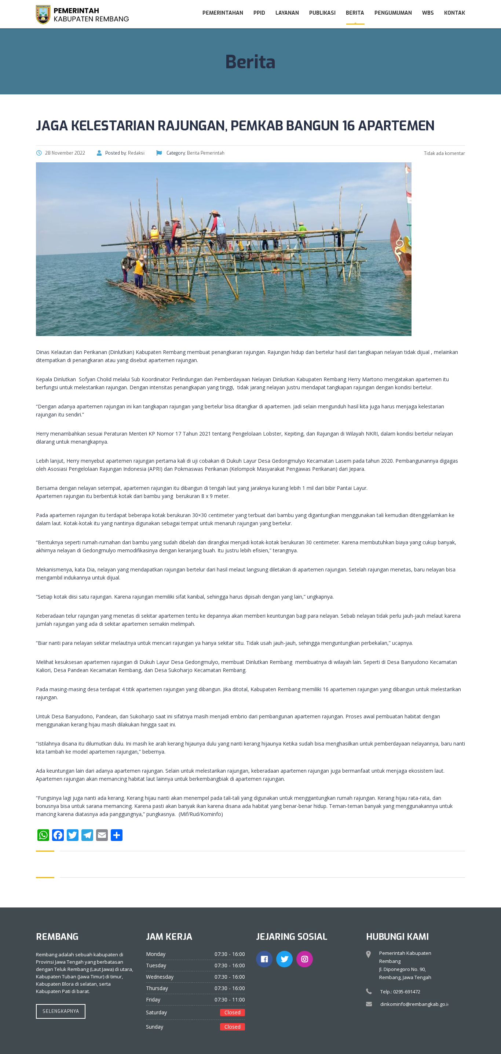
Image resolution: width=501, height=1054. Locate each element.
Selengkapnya (61, 1011)
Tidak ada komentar (444, 153)
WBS (428, 13)
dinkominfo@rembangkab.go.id (415, 1004)
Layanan (287, 13)
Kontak (454, 13)
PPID (259, 13)
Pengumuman (393, 13)
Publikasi (322, 13)
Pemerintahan (222, 13)
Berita (355, 13)
